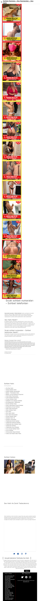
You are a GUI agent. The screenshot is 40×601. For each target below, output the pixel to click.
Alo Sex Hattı (7, 589)
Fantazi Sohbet (7, 580)
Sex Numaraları (7, 578)
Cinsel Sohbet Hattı (8, 587)
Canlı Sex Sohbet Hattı (9, 593)
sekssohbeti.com (26, 581)
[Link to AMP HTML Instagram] (22, 554)
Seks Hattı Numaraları (9, 576)
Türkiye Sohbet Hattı (8, 599)
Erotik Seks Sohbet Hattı (9, 595)
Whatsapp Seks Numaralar (10, 579)
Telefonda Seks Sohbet (9, 598)
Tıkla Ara (27, 570)
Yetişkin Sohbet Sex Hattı (9, 586)
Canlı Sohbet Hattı (8, 594)
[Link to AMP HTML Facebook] (18, 554)
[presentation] (34, 466)
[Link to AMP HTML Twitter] (14, 554)
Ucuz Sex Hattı (7, 581)
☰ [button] (1, 2)
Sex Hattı (6, 588)
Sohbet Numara (8, 582)
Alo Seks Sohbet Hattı (9, 592)
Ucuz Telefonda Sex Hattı (9, 575)
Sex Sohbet (7, 596)
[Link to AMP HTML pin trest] (26, 554)
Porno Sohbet (7, 591)
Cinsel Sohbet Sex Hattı (9, 585)
